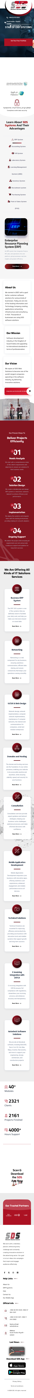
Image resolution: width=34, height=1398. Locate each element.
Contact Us (6, 1294)
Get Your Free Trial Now (18, 40)
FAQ (4, 1291)
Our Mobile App (8, 1298)
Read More (15, 626)
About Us (6, 1284)
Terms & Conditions (17, 1386)
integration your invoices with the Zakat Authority (18, 391)
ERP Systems (7, 1288)
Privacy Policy (17, 1381)
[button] (16, 1184)
